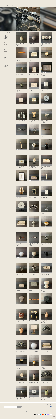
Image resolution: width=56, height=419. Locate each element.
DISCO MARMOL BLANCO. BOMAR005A (20, 213)
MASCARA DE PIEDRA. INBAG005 (21, 305)
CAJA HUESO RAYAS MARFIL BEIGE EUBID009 (33, 59)
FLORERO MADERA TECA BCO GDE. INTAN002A (45, 182)
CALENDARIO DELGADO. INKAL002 (20, 151)
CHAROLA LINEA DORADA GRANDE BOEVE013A (45, 352)
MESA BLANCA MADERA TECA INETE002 (45, 290)
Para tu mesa (5, 37)
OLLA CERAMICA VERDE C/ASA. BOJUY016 (46, 398)
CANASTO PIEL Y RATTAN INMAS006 (20, 321)
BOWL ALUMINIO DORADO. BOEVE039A (45, 228)
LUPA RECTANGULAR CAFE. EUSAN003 (20, 244)
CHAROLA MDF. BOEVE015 (45, 74)
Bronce (5, 54)
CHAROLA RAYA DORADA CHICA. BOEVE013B (21, 228)
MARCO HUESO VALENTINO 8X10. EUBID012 (21, 105)
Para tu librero (6, 36)
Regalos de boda (7, 42)
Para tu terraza (34, 411)
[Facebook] (50, 406)
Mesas (5, 49)
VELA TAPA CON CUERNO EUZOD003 (20, 44)
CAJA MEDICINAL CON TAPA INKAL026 (33, 382)
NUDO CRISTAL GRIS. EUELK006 (46, 243)
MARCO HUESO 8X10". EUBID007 (46, 89)
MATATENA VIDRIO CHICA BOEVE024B (20, 74)
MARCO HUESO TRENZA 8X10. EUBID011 (33, 74)
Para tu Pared (6, 65)
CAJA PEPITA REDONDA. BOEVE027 (34, 228)
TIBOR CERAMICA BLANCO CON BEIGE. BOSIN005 (34, 259)
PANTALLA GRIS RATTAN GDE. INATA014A (20, 352)
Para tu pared (5, 38)
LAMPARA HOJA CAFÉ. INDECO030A (32, 336)
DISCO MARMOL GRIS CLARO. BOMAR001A (46, 105)
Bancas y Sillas (47, 411)
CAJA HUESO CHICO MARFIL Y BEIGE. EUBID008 (33, 105)
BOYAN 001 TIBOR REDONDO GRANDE (33, 352)
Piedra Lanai (5, 66)
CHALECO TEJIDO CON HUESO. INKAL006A (21, 198)
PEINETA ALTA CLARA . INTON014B (34, 120)
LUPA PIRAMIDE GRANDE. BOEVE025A (45, 213)
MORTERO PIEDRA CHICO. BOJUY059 (33, 151)
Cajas (5, 56)
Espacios (6, 34)
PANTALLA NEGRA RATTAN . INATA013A (45, 382)
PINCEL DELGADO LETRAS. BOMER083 (45, 136)
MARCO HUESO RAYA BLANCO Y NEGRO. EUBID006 (21, 398)
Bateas (5, 53)
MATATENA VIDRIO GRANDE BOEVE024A (45, 121)
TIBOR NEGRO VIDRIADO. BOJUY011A (45, 151)
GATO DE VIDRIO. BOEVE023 (20, 120)
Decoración (6, 51)
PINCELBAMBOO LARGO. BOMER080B (32, 305)
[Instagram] (47, 1)
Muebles (5, 44)
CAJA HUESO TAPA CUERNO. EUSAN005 (45, 167)
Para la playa (5, 39)
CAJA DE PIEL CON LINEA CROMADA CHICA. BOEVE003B (46, 275)
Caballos (5, 55)
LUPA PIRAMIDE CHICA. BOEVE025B (19, 275)
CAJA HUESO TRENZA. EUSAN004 (34, 89)
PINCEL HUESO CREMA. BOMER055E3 (19, 59)
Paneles (5, 64)
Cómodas (5, 47)
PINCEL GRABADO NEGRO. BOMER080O (45, 367)
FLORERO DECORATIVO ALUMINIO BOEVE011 (32, 275)
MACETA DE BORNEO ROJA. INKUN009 (20, 336)
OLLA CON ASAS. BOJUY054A (33, 43)
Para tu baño (5, 35)
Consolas (5, 48)
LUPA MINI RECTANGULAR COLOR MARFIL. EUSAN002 (34, 244)
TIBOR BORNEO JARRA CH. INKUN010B (45, 321)
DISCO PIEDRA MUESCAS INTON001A (20, 382)
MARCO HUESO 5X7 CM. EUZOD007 (32, 198)
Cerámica (5, 57)
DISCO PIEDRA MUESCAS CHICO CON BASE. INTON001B (34, 167)
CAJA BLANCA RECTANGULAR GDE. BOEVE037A (20, 167)
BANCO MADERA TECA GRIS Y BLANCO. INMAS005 (33, 321)
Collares (5, 58)
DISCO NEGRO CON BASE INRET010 (45, 305)
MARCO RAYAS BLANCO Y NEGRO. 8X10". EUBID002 (45, 198)
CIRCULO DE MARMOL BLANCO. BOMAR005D (34, 398)
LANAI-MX (10, 414)
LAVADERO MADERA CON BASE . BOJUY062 (46, 44)
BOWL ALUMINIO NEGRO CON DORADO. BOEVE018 (21, 367)
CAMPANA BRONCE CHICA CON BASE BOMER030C (21, 90)
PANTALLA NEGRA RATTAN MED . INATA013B (46, 336)
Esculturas (5, 59)
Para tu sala (5, 40)
